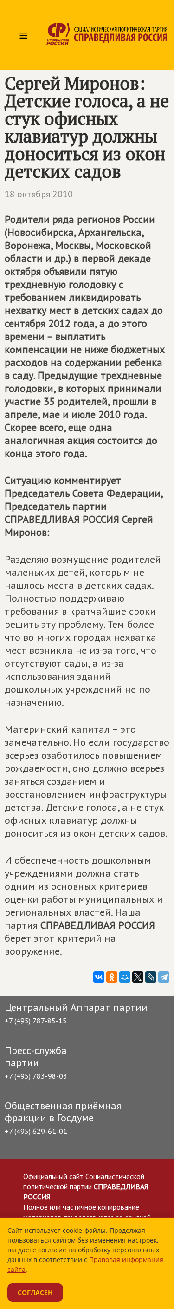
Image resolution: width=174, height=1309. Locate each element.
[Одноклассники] (111, 977)
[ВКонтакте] (98, 977)
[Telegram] (163, 977)
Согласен (35, 1292)
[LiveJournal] (150, 977)
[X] (137, 977)
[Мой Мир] (124, 977)
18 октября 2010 (39, 194)
